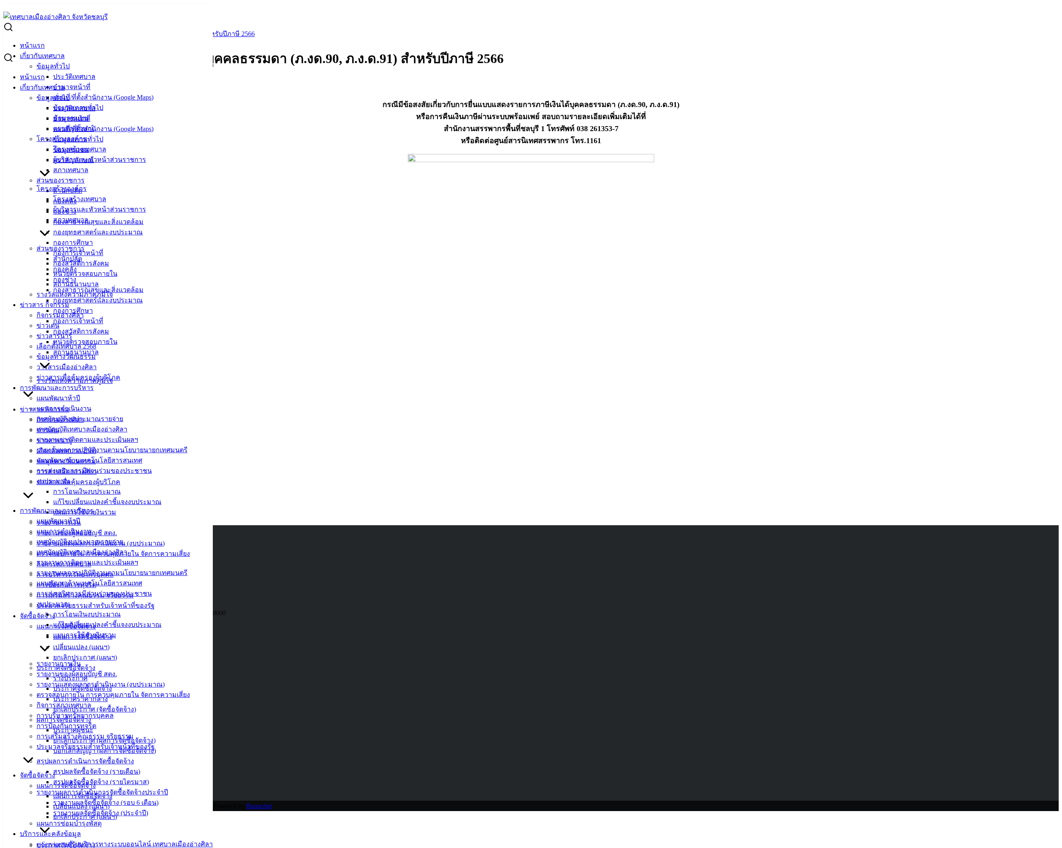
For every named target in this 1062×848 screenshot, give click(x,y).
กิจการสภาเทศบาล (64, 705)
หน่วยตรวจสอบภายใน (85, 273)
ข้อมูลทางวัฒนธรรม (66, 461)
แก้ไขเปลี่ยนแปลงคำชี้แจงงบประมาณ (107, 501)
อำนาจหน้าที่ (71, 86)
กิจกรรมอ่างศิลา (60, 419)
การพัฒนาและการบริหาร (57, 387)
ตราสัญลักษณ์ (73, 159)
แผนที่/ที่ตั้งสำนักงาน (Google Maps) (103, 97)
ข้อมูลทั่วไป (53, 66)
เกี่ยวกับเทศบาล (42, 55)
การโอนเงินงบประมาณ (87, 491)
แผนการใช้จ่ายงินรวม (84, 634)
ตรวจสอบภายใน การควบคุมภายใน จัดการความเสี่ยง (113, 694)
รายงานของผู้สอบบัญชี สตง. (77, 673)
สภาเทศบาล (70, 169)
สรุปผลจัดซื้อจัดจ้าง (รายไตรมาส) (101, 781)
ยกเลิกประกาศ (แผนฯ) (85, 657)
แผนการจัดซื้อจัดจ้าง (66, 785)
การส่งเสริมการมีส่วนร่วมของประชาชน (94, 593)
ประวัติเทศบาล (74, 76)
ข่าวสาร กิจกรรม (44, 304)
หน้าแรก (32, 45)
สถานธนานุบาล (76, 352)
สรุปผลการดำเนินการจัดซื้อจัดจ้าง (85, 761)
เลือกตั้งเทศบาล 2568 (66, 450)
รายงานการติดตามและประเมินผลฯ (87, 439)
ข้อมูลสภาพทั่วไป (78, 139)
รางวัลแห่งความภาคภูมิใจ (75, 380)
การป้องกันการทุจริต (66, 725)
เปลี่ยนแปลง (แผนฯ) (81, 647)
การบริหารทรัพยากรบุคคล (75, 715)
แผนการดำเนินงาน (64, 531)
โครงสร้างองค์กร (62, 188)
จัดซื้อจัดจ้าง (37, 615)
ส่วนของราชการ (61, 180)
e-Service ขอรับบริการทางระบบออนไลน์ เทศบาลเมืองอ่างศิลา (125, 844)
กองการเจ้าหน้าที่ (78, 252)
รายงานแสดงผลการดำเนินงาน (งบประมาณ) (101, 684)
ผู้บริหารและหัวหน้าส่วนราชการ (99, 159)
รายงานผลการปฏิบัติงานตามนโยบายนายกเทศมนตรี (112, 449)
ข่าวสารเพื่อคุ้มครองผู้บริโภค (78, 481)
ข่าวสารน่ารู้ (54, 440)
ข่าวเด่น (48, 325)
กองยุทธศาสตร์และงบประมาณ (98, 232)
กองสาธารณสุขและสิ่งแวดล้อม (98, 221)
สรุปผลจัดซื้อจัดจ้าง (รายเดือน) (96, 771)
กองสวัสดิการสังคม (81, 331)
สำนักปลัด (67, 258)
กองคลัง (65, 269)
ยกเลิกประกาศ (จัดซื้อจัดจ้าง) (94, 709)
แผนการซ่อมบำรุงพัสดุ (69, 823)
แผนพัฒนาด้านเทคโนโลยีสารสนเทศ (89, 583)
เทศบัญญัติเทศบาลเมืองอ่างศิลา (82, 429)
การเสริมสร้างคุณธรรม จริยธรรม (85, 736)
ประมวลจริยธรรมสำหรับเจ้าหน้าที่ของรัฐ (96, 605)
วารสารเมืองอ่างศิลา (67, 366)
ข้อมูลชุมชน (71, 149)
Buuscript (259, 805)
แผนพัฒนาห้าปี (58, 398)
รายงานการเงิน (59, 663)
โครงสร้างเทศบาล (79, 198)
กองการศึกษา (73, 242)
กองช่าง (64, 279)
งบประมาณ (53, 603)
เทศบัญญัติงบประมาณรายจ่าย (80, 541)
